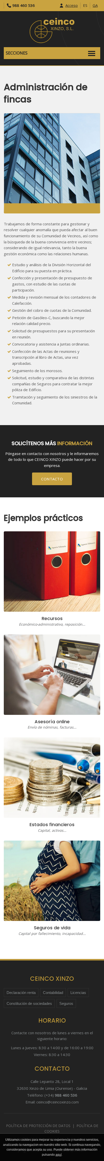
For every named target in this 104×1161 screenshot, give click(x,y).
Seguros (66, 1003)
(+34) (60, 1095)
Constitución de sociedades (29, 1003)
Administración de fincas (46, 93)
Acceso (71, 5)
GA (95, 5)
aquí (59, 1154)
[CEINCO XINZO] (52, 29)
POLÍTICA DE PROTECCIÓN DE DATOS (38, 1125)
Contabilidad (53, 992)
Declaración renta (21, 992)
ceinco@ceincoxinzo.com (57, 1101)
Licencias (78, 992)
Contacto (52, 478)
